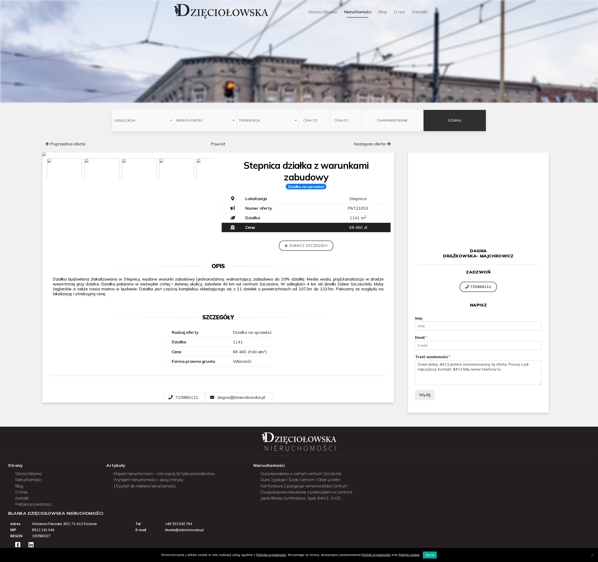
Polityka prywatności (33, 504)
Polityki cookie (409, 555)
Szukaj (454, 120)
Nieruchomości (28, 479)
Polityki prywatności (376, 555)
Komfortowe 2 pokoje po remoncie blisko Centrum (304, 485)
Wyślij (425, 394)
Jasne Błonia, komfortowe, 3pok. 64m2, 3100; (300, 498)
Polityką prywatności (271, 555)
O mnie (21, 491)
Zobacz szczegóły (308, 245)
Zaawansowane (392, 120)
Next (225, 171)
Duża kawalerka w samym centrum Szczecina (300, 473)
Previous (35, 171)
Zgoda (429, 555)
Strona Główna (28, 473)
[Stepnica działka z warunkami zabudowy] (130, 154)
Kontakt (22, 498)
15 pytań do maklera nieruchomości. (144, 485)
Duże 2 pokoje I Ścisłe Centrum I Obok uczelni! (300, 479)
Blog (19, 485)
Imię (418, 318)
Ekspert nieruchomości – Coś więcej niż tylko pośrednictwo (164, 473)
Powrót (218, 144)
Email (421, 337)
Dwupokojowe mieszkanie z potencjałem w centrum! (306, 491)
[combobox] (143, 120)
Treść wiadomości (432, 356)
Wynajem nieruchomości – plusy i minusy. (148, 479)
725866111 (480, 287)
